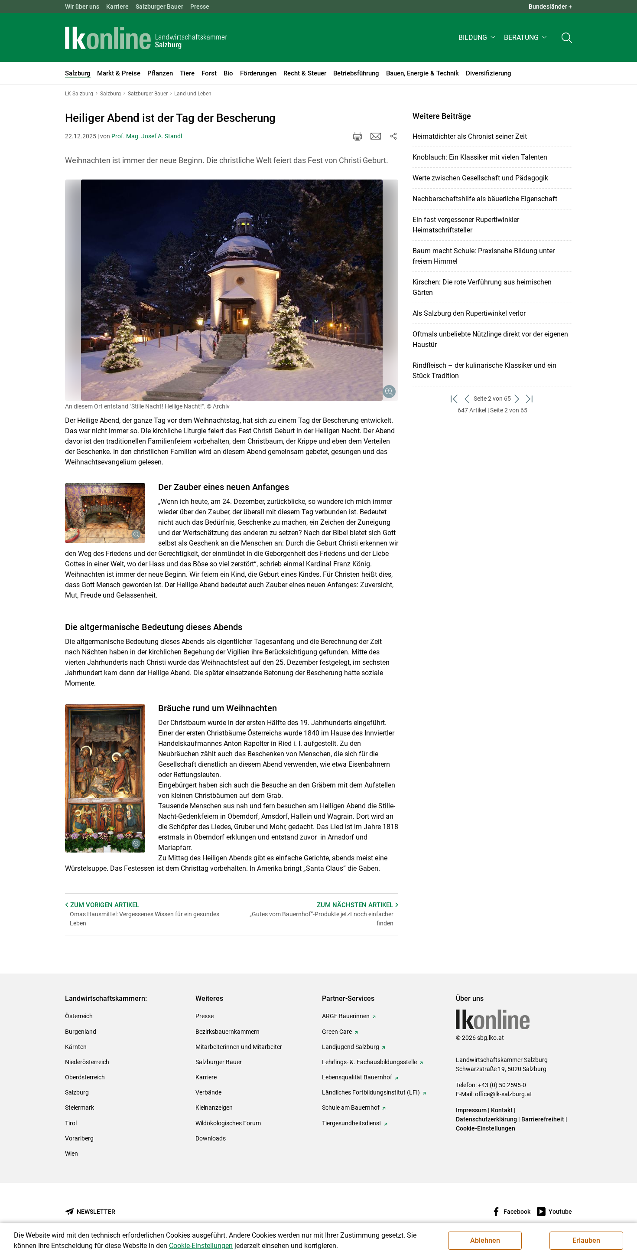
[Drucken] (357, 136)
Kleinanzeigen (214, 1107)
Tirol (71, 1123)
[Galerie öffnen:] (231, 290)
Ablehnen (485, 1240)
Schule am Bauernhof (351, 1107)
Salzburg (77, 1092)
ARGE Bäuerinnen (346, 1016)
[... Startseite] (146, 37)
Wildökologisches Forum (228, 1123)
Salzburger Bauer (159, 6)
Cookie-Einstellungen (485, 1128)
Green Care (337, 1031)
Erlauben (586, 1240)
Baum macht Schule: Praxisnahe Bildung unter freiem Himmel (484, 256)
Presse (199, 6)
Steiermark (79, 1107)
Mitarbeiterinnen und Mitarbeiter (238, 1046)
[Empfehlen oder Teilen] (393, 136)
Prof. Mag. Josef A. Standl (146, 136)
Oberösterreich (85, 1077)
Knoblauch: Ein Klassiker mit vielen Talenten (480, 157)
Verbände (208, 1092)
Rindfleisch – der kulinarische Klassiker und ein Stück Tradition (484, 370)
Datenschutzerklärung (487, 1119)
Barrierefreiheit (542, 1119)
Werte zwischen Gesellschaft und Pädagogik (480, 178)
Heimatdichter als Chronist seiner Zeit (470, 136)
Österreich (79, 1016)
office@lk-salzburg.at (503, 1094)
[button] (477, 37)
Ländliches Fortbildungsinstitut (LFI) (371, 1092)
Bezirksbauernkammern (227, 1031)
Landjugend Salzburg (350, 1046)
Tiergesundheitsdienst (351, 1123)
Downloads (210, 1138)
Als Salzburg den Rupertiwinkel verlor (469, 313)
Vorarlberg (79, 1138)
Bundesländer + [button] (550, 6)
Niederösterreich (87, 1062)
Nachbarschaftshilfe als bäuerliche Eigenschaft (485, 199)
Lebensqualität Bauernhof (357, 1077)
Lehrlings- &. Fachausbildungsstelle (369, 1062)
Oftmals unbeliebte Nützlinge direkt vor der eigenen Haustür (490, 339)
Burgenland (80, 1031)
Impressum (471, 1110)
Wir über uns (82, 6)
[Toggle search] (567, 37)
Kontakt (502, 1110)
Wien (71, 1153)
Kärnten (76, 1046)
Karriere (117, 6)
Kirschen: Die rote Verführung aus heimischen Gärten (482, 287)
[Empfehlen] (375, 136)
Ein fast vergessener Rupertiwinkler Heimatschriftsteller (466, 225)
